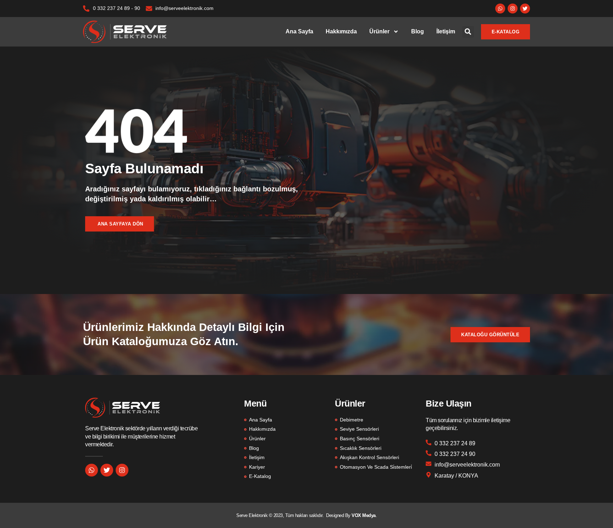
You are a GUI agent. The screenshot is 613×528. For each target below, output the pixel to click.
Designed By (339, 515)
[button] (468, 32)
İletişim (445, 31)
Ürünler (379, 31)
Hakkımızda (341, 31)
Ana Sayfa (299, 31)
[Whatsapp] (500, 8)
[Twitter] (525, 8)
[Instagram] (513, 8)
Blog (417, 31)
